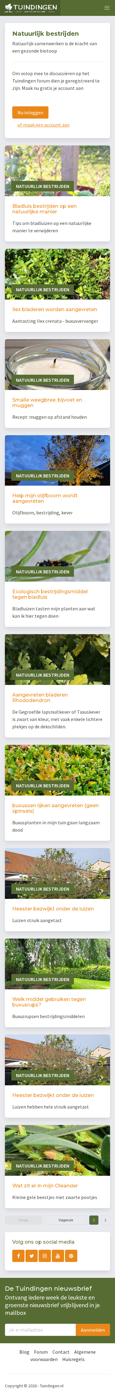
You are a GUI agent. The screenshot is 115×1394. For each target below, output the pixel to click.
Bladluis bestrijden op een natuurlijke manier (44, 209)
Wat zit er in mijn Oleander (45, 1186)
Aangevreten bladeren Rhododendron (40, 697)
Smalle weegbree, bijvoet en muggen (47, 402)
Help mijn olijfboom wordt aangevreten (45, 498)
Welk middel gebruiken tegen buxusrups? (49, 1002)
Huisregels (73, 1359)
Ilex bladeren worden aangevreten (54, 309)
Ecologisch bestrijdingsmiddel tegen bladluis (50, 594)
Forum (41, 1352)
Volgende (66, 1220)
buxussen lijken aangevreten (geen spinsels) (55, 808)
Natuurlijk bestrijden (42, 186)
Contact (61, 1352)
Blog (24, 1352)
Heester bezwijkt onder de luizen (53, 909)
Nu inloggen (30, 112)
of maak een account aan (43, 125)
